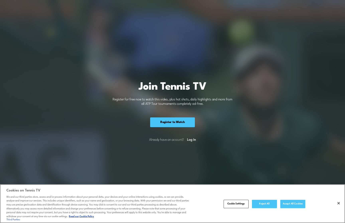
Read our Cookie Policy (81, 216)
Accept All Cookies (293, 204)
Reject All (264, 204)
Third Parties (13, 220)
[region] (172, 203)
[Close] (338, 203)
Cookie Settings (236, 204)
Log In (191, 140)
